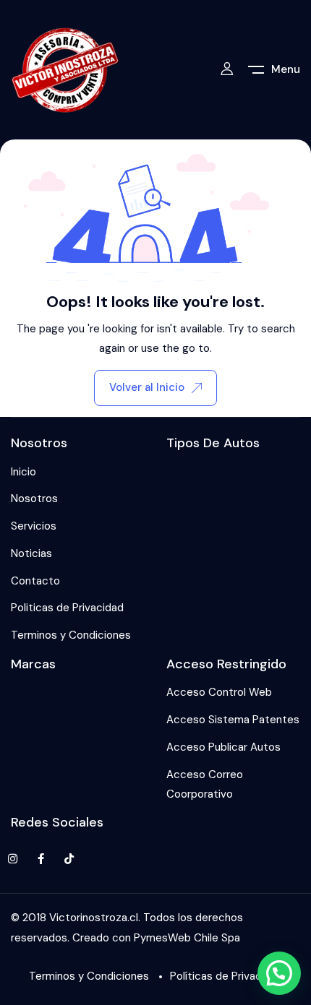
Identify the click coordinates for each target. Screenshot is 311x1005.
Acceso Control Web (219, 692)
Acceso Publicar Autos (223, 747)
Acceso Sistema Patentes (232, 719)
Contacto (35, 581)
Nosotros (34, 498)
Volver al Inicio (146, 387)
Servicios (33, 526)
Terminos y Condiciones (71, 635)
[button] (279, 973)
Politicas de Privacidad (67, 607)
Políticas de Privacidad (226, 976)
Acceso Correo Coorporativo (204, 784)
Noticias (31, 553)
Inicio (23, 472)
